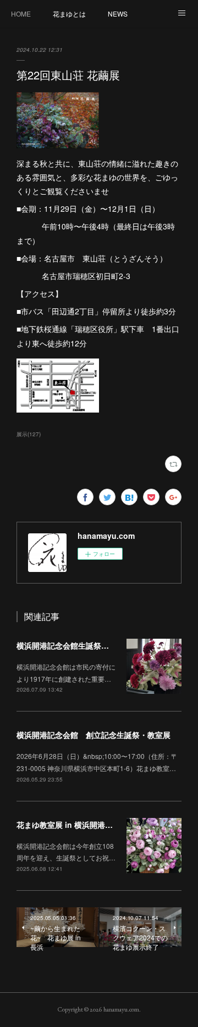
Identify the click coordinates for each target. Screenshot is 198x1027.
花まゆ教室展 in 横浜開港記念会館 (76, 824)
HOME (21, 13)
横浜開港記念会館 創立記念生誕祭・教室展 (93, 734)
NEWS (118, 13)
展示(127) (28, 434)
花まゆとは (69, 13)
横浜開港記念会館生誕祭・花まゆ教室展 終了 (97, 645)
